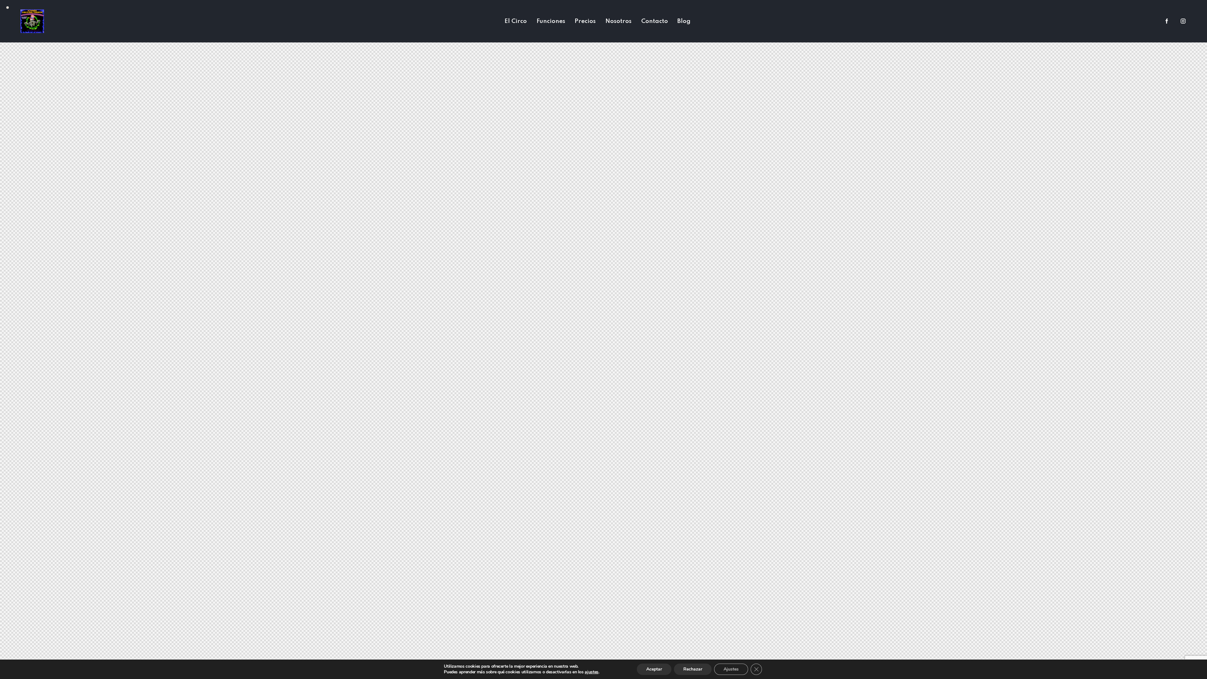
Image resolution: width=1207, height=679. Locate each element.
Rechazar (692, 669)
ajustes (591, 672)
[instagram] (1183, 21)
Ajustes (731, 669)
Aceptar (654, 669)
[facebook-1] (1166, 21)
